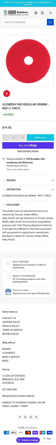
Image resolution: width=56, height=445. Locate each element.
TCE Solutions (31, 428)
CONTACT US (9, 318)
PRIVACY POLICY (10, 326)
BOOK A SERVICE (11, 357)
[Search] (50, 22)
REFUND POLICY (10, 334)
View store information (18, 169)
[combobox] (28, 22)
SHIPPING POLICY (11, 322)
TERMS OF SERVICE (12, 330)
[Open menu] (50, 13)
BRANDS (6, 349)
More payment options (28, 151)
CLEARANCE (8, 353)
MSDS (5, 360)
